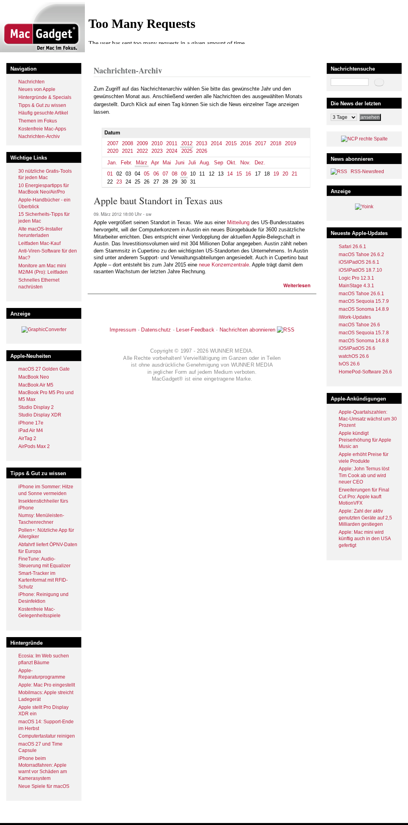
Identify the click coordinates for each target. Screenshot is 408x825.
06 (156, 174)
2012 (141, 53)
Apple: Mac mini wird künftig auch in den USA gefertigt (364, 538)
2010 (157, 143)
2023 (157, 151)
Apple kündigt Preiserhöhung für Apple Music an (365, 439)
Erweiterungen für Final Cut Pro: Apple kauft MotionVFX (364, 496)
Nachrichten (31, 82)
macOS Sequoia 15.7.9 (364, 301)
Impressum (123, 330)
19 (276, 174)
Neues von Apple (36, 89)
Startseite (104, 53)
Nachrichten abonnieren (247, 330)
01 (110, 174)
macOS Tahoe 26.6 (359, 325)
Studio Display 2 (36, 407)
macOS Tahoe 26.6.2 (361, 254)
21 (294, 174)
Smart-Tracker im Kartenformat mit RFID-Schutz (43, 579)
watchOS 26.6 (354, 356)
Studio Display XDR (39, 415)
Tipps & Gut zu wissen (42, 105)
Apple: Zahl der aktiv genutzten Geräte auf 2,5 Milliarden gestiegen (365, 517)
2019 (290, 143)
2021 (127, 151)
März (141, 163)
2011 (171, 143)
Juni (179, 163)
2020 (112, 151)
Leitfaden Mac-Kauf (39, 243)
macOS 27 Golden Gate (44, 369)
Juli (192, 163)
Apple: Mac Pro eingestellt (46, 685)
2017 (260, 143)
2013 (201, 143)
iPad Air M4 (30, 430)
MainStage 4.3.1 (356, 285)
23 (119, 182)
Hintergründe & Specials (44, 97)
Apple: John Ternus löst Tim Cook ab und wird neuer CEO (364, 475)
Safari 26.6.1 (352, 246)
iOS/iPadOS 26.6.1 (359, 262)
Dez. (260, 163)
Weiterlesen (296, 285)
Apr (155, 163)
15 (239, 174)
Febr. (126, 163)
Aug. (205, 163)
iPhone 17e (30, 423)
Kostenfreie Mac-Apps (42, 129)
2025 (186, 151)
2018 (275, 143)
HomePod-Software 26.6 (365, 372)
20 (285, 174)
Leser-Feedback (195, 330)
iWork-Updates (355, 317)
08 (174, 174)
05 (146, 174)
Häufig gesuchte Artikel (43, 113)
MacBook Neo (33, 377)
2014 (216, 143)
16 (248, 174)
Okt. (232, 163)
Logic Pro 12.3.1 (356, 278)
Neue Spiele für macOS (43, 786)
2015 (231, 143)
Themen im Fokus (37, 121)
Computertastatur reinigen (46, 736)
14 (230, 174)
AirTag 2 (27, 438)
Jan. (112, 163)
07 (165, 174)
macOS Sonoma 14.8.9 (364, 309)
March (157, 53)
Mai (167, 163)
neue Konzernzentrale (224, 265)
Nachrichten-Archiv (39, 136)
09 (183, 174)
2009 (142, 143)
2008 (127, 143)
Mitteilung (238, 222)
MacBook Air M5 (35, 385)
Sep (218, 163)
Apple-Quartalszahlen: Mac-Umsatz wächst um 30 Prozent (368, 418)
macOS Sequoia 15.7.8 (364, 333)
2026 (201, 151)
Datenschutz (156, 330)
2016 (245, 143)
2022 (142, 151)
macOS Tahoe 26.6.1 (361, 293)
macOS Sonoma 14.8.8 (364, 340)
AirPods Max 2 (34, 446)
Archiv (124, 53)
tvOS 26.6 (349, 364)
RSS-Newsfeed (367, 171)
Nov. (245, 163)
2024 (171, 151)
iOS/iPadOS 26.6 (357, 348)
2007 (112, 143)
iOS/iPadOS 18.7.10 (360, 270)
